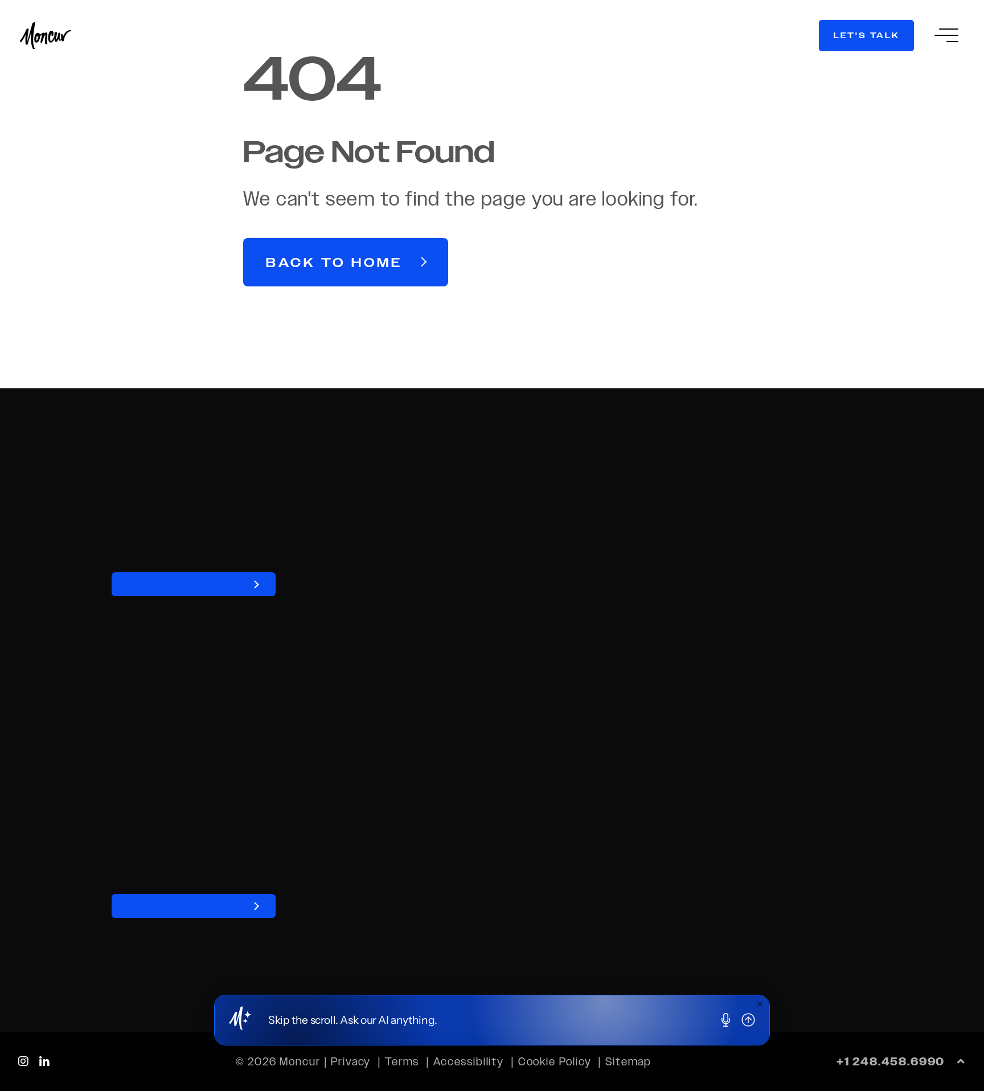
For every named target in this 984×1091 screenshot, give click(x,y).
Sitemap (628, 1061)
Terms (402, 1061)
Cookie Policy (555, 1061)
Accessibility (468, 1061)
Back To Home (334, 262)
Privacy (351, 1061)
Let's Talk (867, 35)
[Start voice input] (726, 1020)
